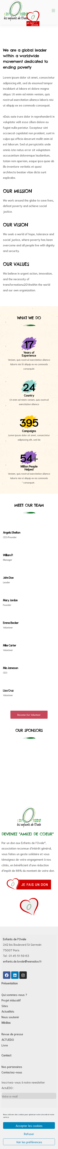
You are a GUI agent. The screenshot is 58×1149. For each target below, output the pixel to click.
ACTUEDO (7, 1039)
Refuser (29, 1134)
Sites (4, 1006)
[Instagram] (23, 975)
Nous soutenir (10, 1017)
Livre (4, 1045)
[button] (28, 715)
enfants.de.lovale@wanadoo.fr (22, 961)
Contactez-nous (11, 1072)
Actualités (7, 1011)
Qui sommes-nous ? (14, 995)
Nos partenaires (11, 1067)
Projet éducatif (11, 1000)
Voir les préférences (29, 1142)
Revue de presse (12, 1034)
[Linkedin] (15, 975)
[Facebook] (6, 975)
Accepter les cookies (29, 1125)
